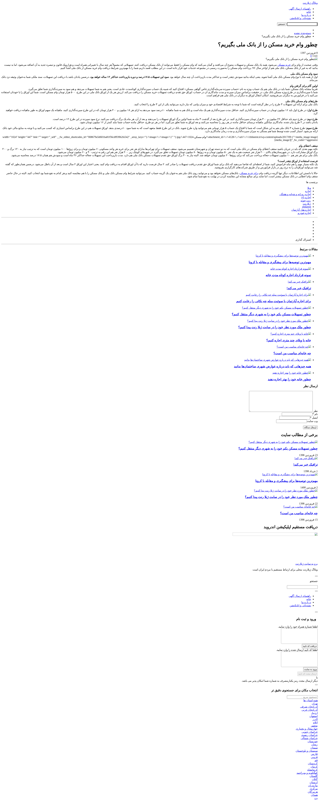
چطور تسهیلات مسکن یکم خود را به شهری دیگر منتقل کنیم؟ (271, 314)
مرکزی (314, 788)
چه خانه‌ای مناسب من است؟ (292, 353)
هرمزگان (313, 791)
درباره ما (306, 15)
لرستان (314, 782)
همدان (314, 795)
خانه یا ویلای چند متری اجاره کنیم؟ (288, 340)
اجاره (308, 191)
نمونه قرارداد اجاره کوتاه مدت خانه (288, 275)
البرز (315, 719)
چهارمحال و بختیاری (307, 728)
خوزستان (313, 741)
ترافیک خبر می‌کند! (299, 288)
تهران (315, 703)
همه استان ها (310, 700)
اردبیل (314, 713)
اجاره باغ (306, 197)
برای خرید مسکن (249, 173)
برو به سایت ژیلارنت (306, 563)
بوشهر (314, 725)
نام (315, 414)
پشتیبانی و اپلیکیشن (300, 18)
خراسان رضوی (309, 735)
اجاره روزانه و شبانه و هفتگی (295, 194)
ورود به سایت (310, 669)
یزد (316, 798)
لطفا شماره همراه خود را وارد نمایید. (298, 626)
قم (316, 760)
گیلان (315, 779)
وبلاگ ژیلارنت (310, 2)
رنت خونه (306, 200)
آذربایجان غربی (310, 709)
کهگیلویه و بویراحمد (307, 772)
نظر (315, 411)
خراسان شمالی (309, 738)
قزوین (314, 757)
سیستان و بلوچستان (307, 750)
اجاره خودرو (304, 213)
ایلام (315, 722)
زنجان (314, 744)
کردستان (313, 763)
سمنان (314, 747)
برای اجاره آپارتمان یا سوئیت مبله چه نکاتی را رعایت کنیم (273, 301)
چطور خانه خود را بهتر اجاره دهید (289, 379)
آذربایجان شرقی (309, 706)
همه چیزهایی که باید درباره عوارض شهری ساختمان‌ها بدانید (272, 366)
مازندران (313, 785)
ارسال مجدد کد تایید (307, 674)
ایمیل (314, 417)
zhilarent (306, 206)
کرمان (314, 766)
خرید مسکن (284, 64)
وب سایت (312, 421)
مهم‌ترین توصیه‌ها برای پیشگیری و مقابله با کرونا (280, 262)
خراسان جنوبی (310, 731)
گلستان (314, 776)
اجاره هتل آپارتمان (301, 209)
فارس (314, 754)
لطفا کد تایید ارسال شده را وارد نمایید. (297, 649)
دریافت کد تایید (310, 646)
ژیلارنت (307, 203)
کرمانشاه (312, 769)
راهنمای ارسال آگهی (300, 8)
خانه (308, 11)
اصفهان (313, 716)
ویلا (309, 188)
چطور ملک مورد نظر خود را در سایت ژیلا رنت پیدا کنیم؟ (274, 327)
